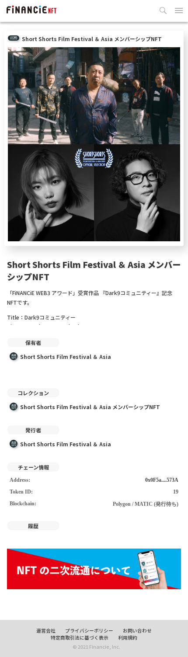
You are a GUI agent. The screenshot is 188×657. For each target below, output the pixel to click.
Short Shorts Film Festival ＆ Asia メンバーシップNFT (90, 406)
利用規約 (127, 637)
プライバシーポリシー (89, 630)
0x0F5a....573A (161, 480)
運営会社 (46, 630)
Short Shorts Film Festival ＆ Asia (65, 356)
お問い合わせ (137, 630)
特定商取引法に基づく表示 (79, 637)
